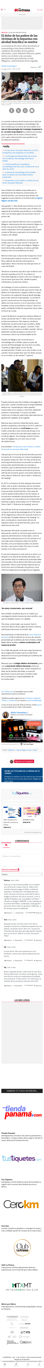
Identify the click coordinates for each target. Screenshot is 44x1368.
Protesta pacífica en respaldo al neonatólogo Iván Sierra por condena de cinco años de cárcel (21, 166)
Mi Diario (12, 1320)
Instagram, (36, 698)
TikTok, (4, 700)
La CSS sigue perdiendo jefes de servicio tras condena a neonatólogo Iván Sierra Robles (20, 158)
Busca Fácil (25, 1328)
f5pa (25, 1332)
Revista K (12, 1324)
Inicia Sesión (22, 14)
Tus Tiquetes (12, 1328)
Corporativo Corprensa (13, 1317)
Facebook (12, 700)
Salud (35, 750)
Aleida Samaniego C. (9, 66)
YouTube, (28, 698)
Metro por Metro (12, 1337)
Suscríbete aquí (7, 691)
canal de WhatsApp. (34, 700)
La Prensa (25, 1317)
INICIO (4, 1366)
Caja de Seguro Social (23, 750)
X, (7, 700)
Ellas (25, 1320)
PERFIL (39, 1366)
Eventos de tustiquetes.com (32, 832)
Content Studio (25, 1324)
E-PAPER (28, 1366)
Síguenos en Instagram (24, 761)
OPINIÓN (16, 1366)
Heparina (11, 750)
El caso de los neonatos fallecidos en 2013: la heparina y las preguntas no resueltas (21, 151)
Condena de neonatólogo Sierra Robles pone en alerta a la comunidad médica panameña (19, 174)
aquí (38, 705)
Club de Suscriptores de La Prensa (12, 1332)
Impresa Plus (25, 1337)
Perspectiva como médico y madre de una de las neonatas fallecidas (20, 181)
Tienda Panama (13, 1342)
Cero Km (25, 1342)
